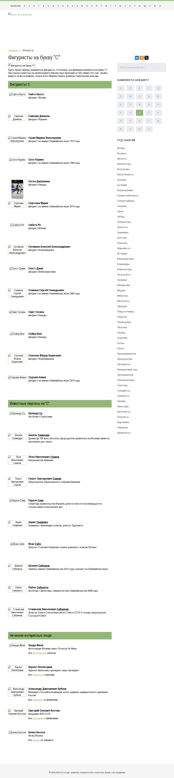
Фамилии (15, 6)
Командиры (123, 264)
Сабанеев (63, 609)
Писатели (122, 327)
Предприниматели (126, 353)
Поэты (120, 348)
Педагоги (122, 316)
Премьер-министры (127, 369)
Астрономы (123, 169)
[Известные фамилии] (20, 14)
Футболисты (123, 411)
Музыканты (123, 301)
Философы (123, 406)
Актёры (121, 148)
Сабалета (42, 587)
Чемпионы (122, 427)
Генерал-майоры (125, 200)
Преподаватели (125, 374)
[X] (146, 58)
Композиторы (124, 269)
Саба (38, 544)
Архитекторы (124, 163)
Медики (121, 290)
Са (40, 413)
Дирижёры (122, 232)
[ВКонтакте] (137, 58)
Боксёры (121, 179)
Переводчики (124, 322)
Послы (120, 343)
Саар (41, 500)
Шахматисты (124, 432)
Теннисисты (123, 395)
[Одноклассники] (142, 58)
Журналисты (123, 248)
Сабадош (44, 565)
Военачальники (125, 190)
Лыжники (122, 279)
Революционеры (126, 380)
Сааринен (42, 522)
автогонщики (39, 653)
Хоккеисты (123, 417)
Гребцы (121, 216)
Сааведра (43, 435)
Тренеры (121, 401)
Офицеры (122, 306)
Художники (123, 422)
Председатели (124, 359)
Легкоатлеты (124, 274)
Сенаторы (122, 385)
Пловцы (121, 332)
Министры (122, 295)
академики (38, 718)
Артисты (121, 158)
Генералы (122, 206)
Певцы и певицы (125, 311)
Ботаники (122, 185)
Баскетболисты (125, 174)
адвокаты (38, 674)
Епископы (122, 243)
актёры (36, 740)
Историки (122, 253)
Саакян (57, 478)
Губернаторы (124, 221)
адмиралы (38, 699)
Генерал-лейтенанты (127, 195)
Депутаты (122, 227)
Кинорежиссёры (125, 258)
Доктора (122, 237)
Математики (123, 285)
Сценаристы (123, 390)
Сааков (54, 456)
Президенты (123, 364)
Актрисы (121, 153)
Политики (122, 337)
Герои (120, 211)
